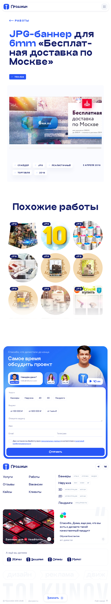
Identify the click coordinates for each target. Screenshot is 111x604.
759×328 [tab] (19, 77)
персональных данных (50, 441)
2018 (42, 173)
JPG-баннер (40, 34)
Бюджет (12, 405)
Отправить (55, 452)
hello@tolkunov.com (29, 381)
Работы (22, 20)
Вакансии (35, 484)
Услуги (12, 392)
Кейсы (7, 491)
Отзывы (8, 484)
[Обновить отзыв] (103, 539)
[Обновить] (49, 539)
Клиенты (35, 491)
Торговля (24, 173)
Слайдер (23, 165)
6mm (22, 43)
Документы (33, 601)
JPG (40, 165)
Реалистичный (61, 165)
